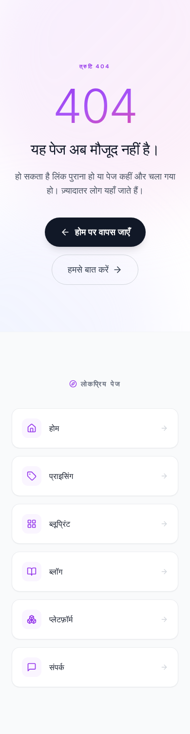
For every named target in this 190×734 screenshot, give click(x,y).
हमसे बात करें (88, 269)
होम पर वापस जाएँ (102, 232)
